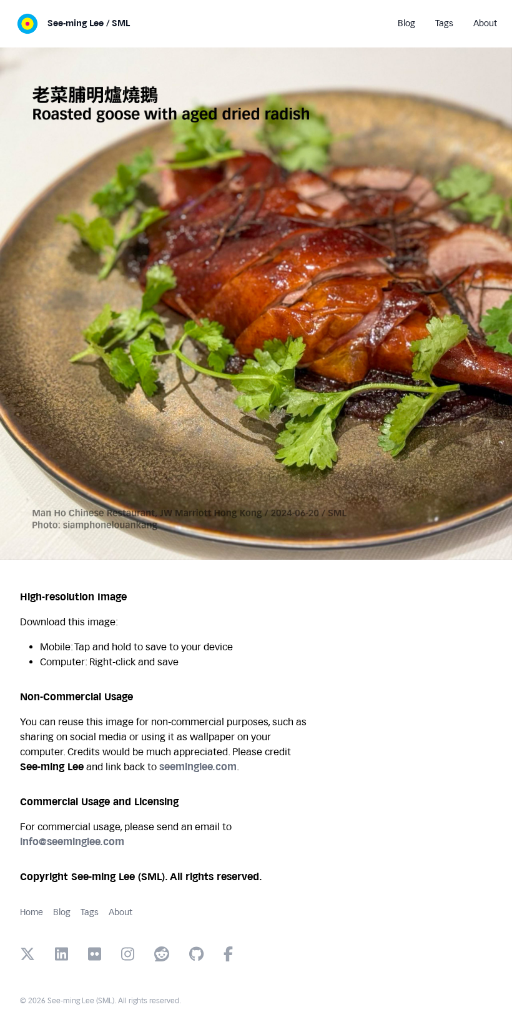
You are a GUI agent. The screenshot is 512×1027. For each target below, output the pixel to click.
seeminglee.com (198, 767)
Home (31, 912)
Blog (62, 912)
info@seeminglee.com (72, 842)
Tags (90, 912)
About (120, 912)
